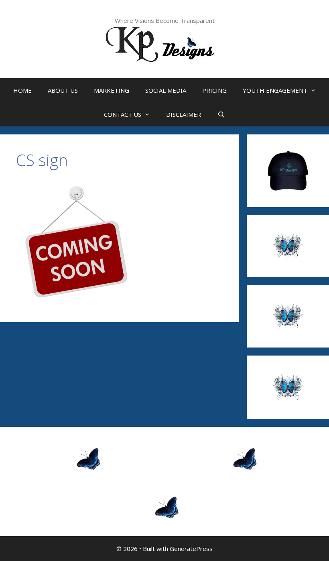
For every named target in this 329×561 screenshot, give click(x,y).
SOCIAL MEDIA (165, 90)
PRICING (214, 90)
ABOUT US (63, 90)
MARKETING (111, 90)
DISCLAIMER (183, 114)
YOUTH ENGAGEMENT (275, 90)
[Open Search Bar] (221, 114)
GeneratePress (191, 549)
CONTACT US (122, 114)
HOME (22, 90)
